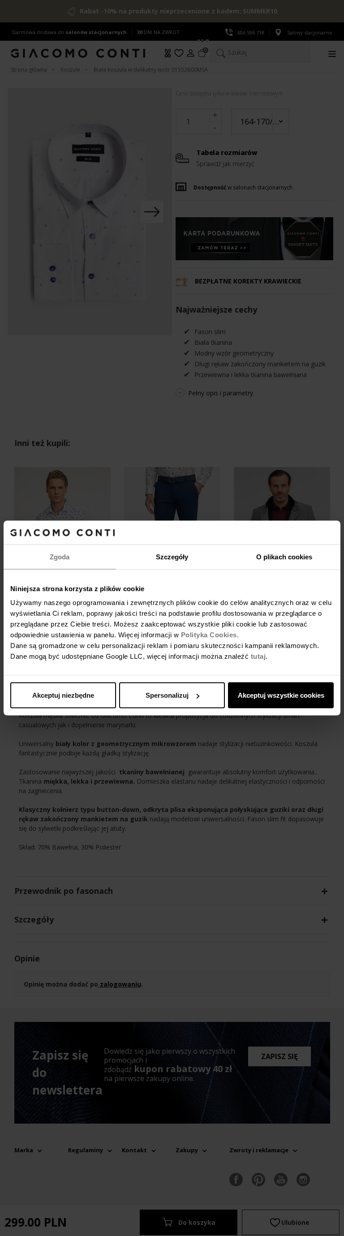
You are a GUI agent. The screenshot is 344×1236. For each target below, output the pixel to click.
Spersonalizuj (167, 695)
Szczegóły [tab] (172, 556)
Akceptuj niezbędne (63, 695)
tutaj (258, 656)
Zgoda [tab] (60, 556)
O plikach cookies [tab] (284, 556)
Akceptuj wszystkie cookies (281, 695)
